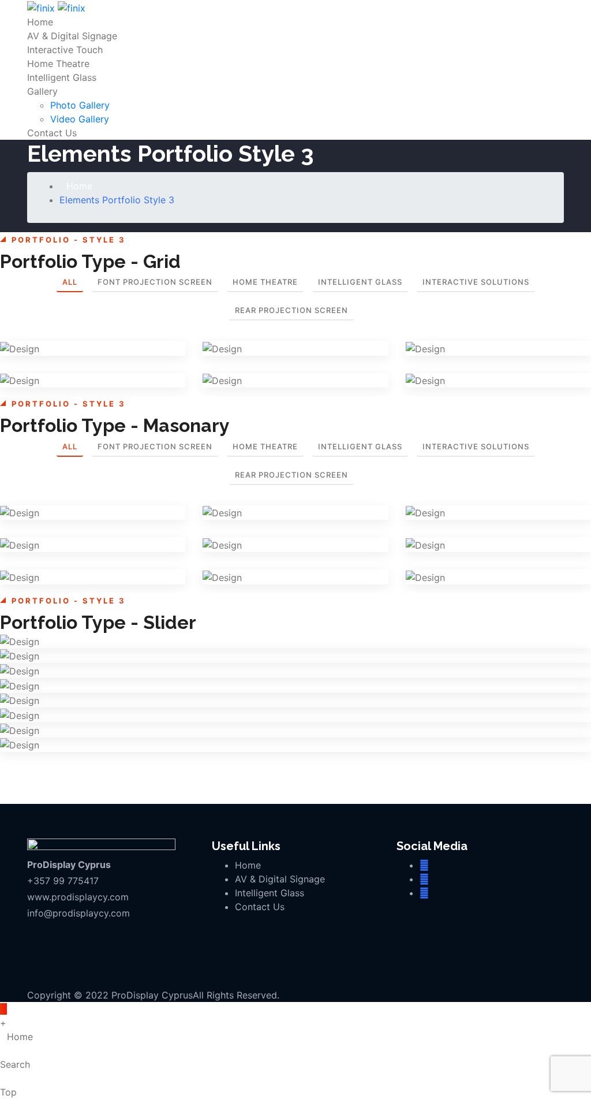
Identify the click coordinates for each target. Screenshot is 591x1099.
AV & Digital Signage (72, 36)
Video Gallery (79, 119)
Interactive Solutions (475, 281)
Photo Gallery (80, 105)
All (69, 281)
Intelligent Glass (61, 77)
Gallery (42, 91)
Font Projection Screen (155, 281)
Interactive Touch (65, 49)
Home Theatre (58, 63)
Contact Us (52, 133)
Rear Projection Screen (291, 310)
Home (40, 22)
